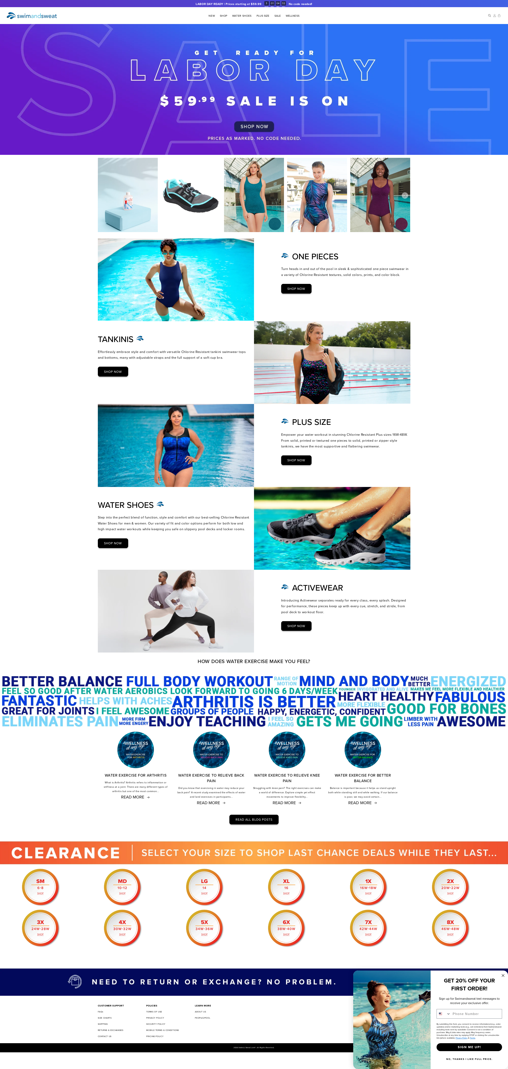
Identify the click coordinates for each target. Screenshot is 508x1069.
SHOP (223, 15)
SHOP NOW (296, 288)
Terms (472, 1037)
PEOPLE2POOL (202, 1017)
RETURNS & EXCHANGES (110, 1030)
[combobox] (444, 1013)
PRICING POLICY (155, 1036)
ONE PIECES (315, 256)
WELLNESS (292, 15)
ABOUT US (200, 1011)
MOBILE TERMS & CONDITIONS (162, 1030)
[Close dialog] (503, 975)
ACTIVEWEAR (317, 587)
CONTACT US (105, 1036)
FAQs (101, 1011)
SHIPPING (103, 1024)
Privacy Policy (462, 1037)
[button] (223, 15)
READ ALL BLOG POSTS (254, 819)
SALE (277, 15)
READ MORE (132, 797)
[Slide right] (404, 195)
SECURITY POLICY (155, 1024)
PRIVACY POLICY (155, 1017)
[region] (254, 4)
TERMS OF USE (154, 1011)
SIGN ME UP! (469, 1047)
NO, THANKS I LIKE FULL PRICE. (469, 1059)
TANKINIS (117, 339)
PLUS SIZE (263, 15)
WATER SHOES (127, 504)
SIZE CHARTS (105, 1017)
